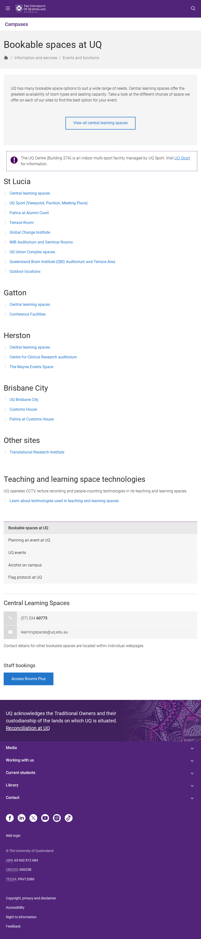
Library (12, 785)
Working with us (20, 760)
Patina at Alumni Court (29, 212)
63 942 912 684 (26, 860)
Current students (20, 772)
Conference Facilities (28, 314)
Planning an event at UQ (29, 540)
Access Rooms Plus (29, 678)
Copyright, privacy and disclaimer (31, 898)
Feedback (13, 926)
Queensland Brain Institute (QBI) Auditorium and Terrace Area (62, 261)
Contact (12, 797)
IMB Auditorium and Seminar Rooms (41, 242)
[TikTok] (69, 818)
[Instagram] (57, 818)
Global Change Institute (30, 232)
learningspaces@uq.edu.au (44, 632)
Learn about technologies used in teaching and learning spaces (64, 500)
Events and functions (81, 57)
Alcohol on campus (25, 565)
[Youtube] (45, 818)
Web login (13, 836)
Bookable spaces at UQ (28, 528)
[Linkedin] (21, 818)
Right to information (21, 917)
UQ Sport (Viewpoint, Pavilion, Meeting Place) (49, 203)
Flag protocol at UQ (25, 577)
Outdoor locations (25, 271)
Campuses (16, 24)
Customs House (23, 409)
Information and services (35, 57)
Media (11, 747)
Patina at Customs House (32, 419)
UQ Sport (182, 158)
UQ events (17, 552)
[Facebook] (10, 818)
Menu (8, 9)
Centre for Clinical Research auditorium (43, 357)
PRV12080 (26, 879)
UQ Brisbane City (24, 399)
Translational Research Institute (37, 452)
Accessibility (15, 907)
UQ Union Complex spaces (32, 252)
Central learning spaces (30, 193)
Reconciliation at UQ (28, 728)
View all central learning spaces (100, 123)
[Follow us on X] (33, 818)
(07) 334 (34, 618)
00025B (25, 870)
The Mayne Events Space (31, 367)
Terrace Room (22, 222)
